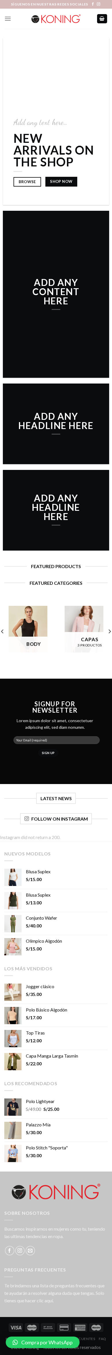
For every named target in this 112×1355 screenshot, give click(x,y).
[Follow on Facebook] (9, 1250)
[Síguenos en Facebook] (92, 4)
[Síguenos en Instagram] (98, 4)
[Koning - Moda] (56, 19)
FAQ (102, 1339)
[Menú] (7, 19)
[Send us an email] (30, 1250)
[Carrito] (102, 19)
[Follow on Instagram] (20, 1250)
